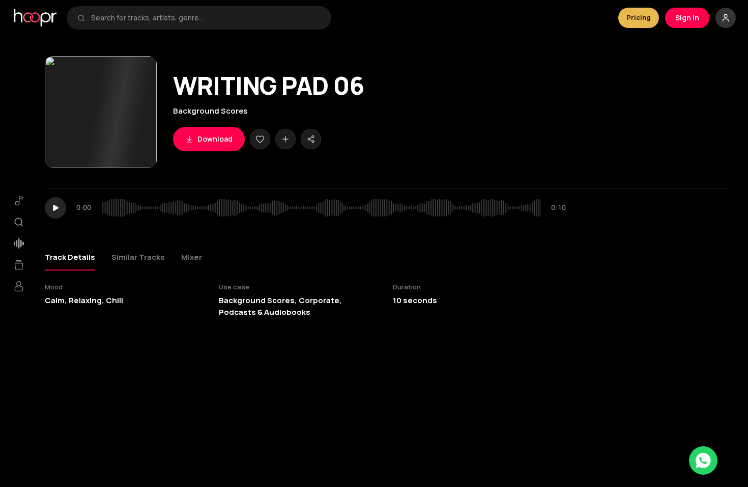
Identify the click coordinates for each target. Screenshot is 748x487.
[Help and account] (725, 18)
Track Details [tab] (70, 257)
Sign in (687, 17)
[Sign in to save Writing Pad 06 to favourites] (260, 139)
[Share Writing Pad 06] (311, 139)
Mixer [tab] (191, 257)
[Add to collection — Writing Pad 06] (285, 139)
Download (215, 139)
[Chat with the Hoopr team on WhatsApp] (703, 460)
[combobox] (206, 18)
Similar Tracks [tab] (138, 257)
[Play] (55, 208)
